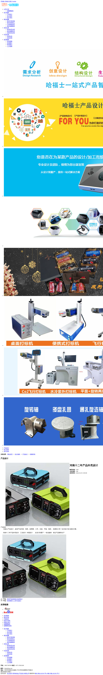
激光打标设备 (11, 21)
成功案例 (6, 39)
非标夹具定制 (11, 33)
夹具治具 (6, 27)
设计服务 (6, 12)
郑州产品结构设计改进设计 (15, 599)
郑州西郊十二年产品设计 (14, 600)
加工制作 (9, 16)
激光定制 (6, 617)
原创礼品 (9, 36)
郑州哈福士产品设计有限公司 (21, 673)
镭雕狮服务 (10, 11)
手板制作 (6, 619)
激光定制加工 (11, 22)
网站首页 (10, 454)
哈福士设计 (7, 622)
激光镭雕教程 (11, 26)
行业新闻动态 (11, 24)
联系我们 (9, 44)
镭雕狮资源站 (8, 625)
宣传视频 (9, 41)
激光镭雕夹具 (11, 31)
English (14, 1)
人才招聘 (9, 46)
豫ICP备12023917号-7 (53, 673)
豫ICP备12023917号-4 (41, 673)
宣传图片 (9, 43)
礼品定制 (6, 34)
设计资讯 (9, 17)
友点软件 (9, 673)
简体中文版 (8, 1)
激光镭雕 (6, 19)
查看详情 (32, 454)
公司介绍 (6, 9)
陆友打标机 (7, 620)
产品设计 (9, 14)
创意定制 (9, 38)
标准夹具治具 (11, 29)
